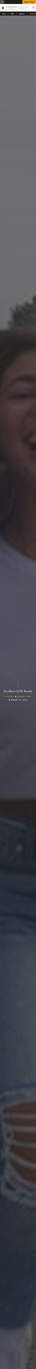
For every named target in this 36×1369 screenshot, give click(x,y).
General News (24, 696)
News (12, 14)
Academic (22, 14)
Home (4, 14)
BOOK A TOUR (29, 2)
